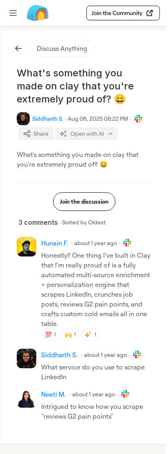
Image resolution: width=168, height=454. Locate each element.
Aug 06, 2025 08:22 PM (98, 118)
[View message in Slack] (138, 118)
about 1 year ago (95, 242)
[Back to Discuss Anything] (18, 48)
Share (41, 133)
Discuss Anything (62, 48)
